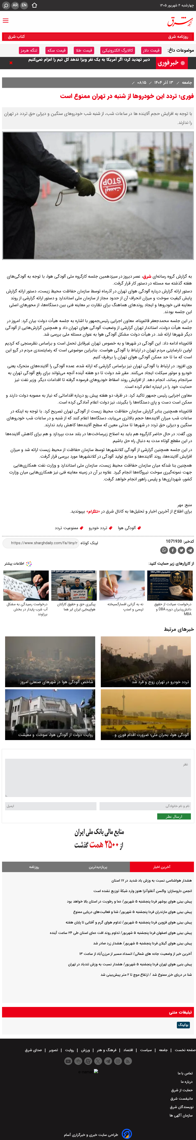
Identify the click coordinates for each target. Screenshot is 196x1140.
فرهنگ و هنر (106, 1050)
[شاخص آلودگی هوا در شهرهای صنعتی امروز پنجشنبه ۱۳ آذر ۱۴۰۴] (50, 661)
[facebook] (173, 551)
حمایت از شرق (182, 1090)
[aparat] (88, 1061)
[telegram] (190, 551)
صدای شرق (34, 1050)
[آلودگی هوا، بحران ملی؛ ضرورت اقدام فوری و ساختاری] (146, 714)
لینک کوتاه (88, 543)
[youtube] (68, 1061)
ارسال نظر (174, 816)
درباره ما (187, 1082)
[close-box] (12, 63)
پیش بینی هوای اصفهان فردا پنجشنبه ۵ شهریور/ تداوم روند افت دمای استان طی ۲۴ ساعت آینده (121, 933)
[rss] (128, 1061)
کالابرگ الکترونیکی (117, 50)
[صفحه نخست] (33, 5)
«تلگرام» (92, 511)
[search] (6, 5)
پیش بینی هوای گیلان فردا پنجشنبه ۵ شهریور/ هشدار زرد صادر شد (142, 943)
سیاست (146, 1050)
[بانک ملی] (98, 850)
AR (15, 5)
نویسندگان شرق (182, 1107)
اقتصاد (128, 1050)
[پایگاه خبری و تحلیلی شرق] (180, 21)
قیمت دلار (151, 50)
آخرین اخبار (161, 867)
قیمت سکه (56, 50)
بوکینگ (183, 1025)
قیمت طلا (84, 50)
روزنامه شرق (178, 36)
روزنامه (34, 867)
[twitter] (181, 551)
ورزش (85, 1050)
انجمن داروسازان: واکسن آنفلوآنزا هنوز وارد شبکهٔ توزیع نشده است (142, 891)
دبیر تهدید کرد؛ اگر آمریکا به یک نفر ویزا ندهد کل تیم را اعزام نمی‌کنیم (89, 63)
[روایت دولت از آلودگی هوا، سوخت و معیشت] (50, 714)
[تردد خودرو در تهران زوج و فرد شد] (146, 661)
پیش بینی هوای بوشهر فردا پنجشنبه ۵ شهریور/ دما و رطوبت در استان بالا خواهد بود (129, 901)
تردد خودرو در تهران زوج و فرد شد (160, 682)
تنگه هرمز (29, 50)
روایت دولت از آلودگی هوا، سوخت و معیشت (55, 735)
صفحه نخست (185, 1050)
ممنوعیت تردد (67, 528)
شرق (147, 276)
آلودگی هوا (127, 528)
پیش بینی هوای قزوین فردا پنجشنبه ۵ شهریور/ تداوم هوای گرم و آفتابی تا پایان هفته (129, 922)
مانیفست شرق (182, 1098)
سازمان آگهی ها (182, 1115)
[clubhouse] (78, 1061)
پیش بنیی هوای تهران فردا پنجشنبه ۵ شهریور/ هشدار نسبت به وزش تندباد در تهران (130, 964)
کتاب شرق (17, 36)
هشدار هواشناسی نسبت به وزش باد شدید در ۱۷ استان (152, 880)
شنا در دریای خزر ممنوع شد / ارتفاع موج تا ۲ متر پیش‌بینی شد (146, 975)
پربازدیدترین (98, 867)
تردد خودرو (98, 528)
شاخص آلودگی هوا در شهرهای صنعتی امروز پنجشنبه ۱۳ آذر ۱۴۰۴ (56, 682)
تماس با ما (186, 1073)
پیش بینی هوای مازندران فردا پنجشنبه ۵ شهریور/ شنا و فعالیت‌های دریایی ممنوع (132, 912)
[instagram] (118, 1061)
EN (24, 5)
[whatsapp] (164, 550)
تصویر (53, 1050)
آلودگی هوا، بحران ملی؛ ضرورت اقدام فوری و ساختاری (152, 735)
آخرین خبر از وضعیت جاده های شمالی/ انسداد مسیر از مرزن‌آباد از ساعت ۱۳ (135, 954)
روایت (69, 1050)
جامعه (186, 82)
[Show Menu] (5, 18)
